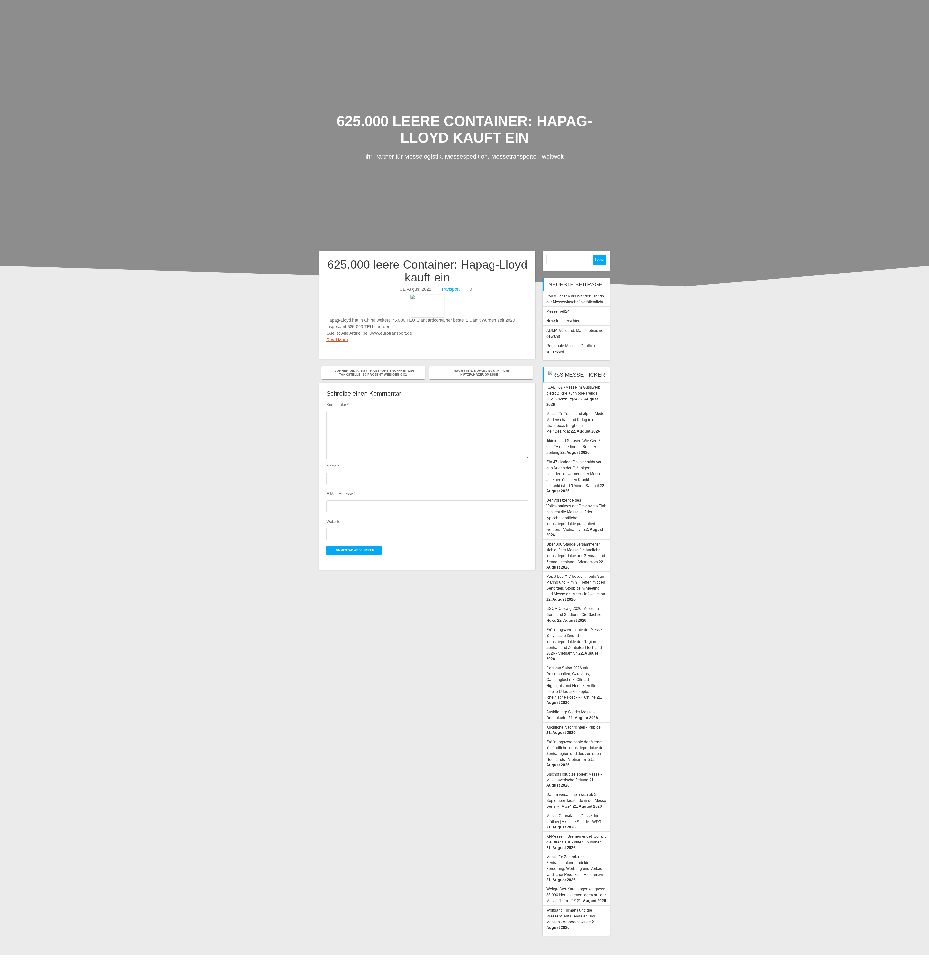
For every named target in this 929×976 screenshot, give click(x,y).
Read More (337, 339)
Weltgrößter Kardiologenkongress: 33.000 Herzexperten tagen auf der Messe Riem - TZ (576, 895)
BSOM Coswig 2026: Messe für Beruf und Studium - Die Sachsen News (575, 614)
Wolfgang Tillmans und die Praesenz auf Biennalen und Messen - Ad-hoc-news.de (570, 916)
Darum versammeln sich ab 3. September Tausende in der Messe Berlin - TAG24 (576, 800)
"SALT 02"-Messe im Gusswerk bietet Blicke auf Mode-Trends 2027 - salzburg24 (573, 393)
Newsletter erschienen (565, 320)
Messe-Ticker (585, 375)
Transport (450, 289)
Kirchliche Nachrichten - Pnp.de (573, 727)
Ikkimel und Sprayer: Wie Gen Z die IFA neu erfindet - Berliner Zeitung (573, 446)
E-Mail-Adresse (340, 493)
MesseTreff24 (557, 311)
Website (333, 521)
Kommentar (337, 404)
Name (332, 466)
